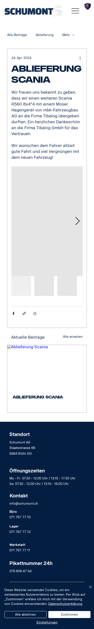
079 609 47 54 (20, 571)
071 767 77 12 (20, 532)
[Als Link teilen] (24, 313)
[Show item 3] (67, 286)
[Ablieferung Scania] (47, 367)
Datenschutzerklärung (65, 604)
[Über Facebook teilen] (13, 313)
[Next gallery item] (77, 221)
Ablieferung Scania (38, 397)
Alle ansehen (73, 337)
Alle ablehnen (25, 614)
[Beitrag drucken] (35, 313)
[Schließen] (88, 589)
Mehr (66, 35)
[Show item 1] (21, 286)
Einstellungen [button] (47, 622)
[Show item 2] (44, 286)
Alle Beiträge (17, 35)
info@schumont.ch (23, 504)
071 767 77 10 (20, 517)
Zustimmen (69, 614)
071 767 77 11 (19, 550)
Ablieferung (45, 35)
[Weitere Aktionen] (80, 58)
